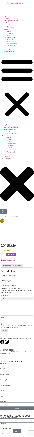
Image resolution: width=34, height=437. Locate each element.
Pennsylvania (11, 45)
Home (5, 16)
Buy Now (6, 18)
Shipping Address (5, 385)
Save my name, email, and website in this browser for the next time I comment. (16, 326)
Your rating (4, 295)
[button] (17, 87)
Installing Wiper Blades (10, 21)
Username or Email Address (8, 417)
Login (8, 25)
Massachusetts (11, 37)
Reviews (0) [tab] (17, 265)
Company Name (5, 380)
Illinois (9, 31)
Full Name (3, 363)
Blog (4, 48)
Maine (9, 35)
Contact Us (6, 50)
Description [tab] (7, 265)
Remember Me (6, 428)
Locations (6, 29)
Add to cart (11, 254)
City (1, 391)
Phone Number (5, 374)
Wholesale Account (9, 23)
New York (10, 39)
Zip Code (3, 401)
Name (3, 311)
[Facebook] (2, 342)
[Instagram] (7, 342)
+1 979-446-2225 (8, 52)
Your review (5, 301)
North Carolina (11, 41)
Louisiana (10, 33)
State (2, 396)
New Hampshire (12, 43)
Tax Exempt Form (12, 27)
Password (3, 423)
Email (3, 317)
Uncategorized (9, 217)
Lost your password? (6, 434)
